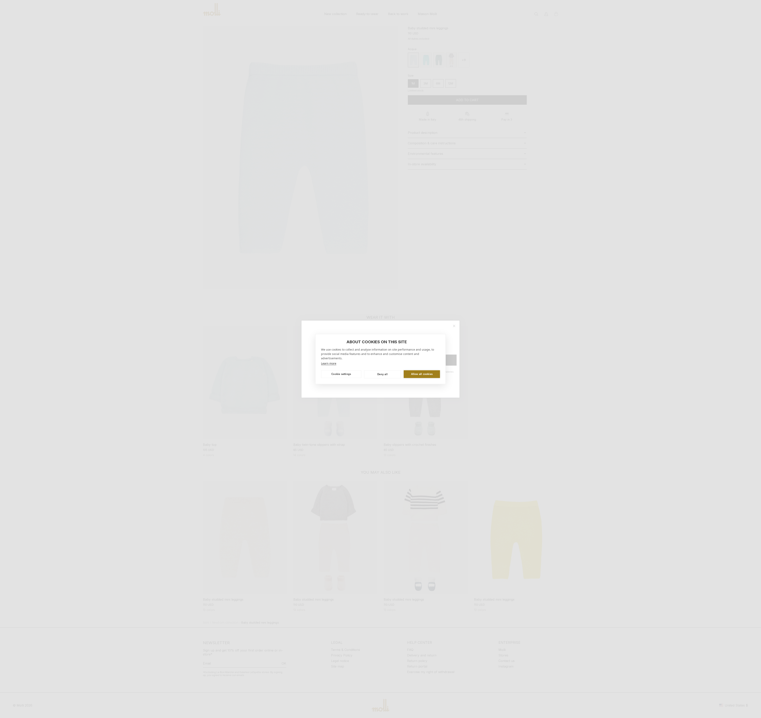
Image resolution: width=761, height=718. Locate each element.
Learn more (328, 363)
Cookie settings (341, 374)
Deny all (382, 374)
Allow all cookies (422, 374)
